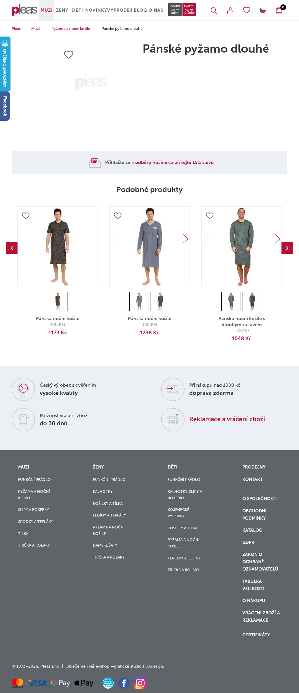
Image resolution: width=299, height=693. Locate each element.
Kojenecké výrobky (178, 512)
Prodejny (253, 467)
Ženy (62, 10)
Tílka (23, 533)
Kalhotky (103, 491)
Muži (47, 10)
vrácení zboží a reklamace (261, 616)
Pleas (16, 28)
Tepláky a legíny (184, 558)
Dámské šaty (105, 545)
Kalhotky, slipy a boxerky (185, 494)
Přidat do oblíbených (25, 215)
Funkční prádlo (34, 479)
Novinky (96, 10)
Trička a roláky (34, 545)
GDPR (248, 542)
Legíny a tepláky (109, 515)
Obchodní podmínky (254, 514)
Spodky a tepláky (35, 521)
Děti (77, 10)
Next (185, 239)
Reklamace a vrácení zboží (227, 419)
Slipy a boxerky (33, 509)
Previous (12, 248)
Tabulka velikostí (254, 585)
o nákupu (253, 600)
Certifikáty (256, 634)
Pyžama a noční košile (70, 28)
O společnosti (260, 498)
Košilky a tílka (108, 503)
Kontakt (252, 479)
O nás (156, 10)
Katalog (252, 530)
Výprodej (120, 10)
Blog (140, 10)
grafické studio (128, 666)
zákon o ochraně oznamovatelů (260, 562)
